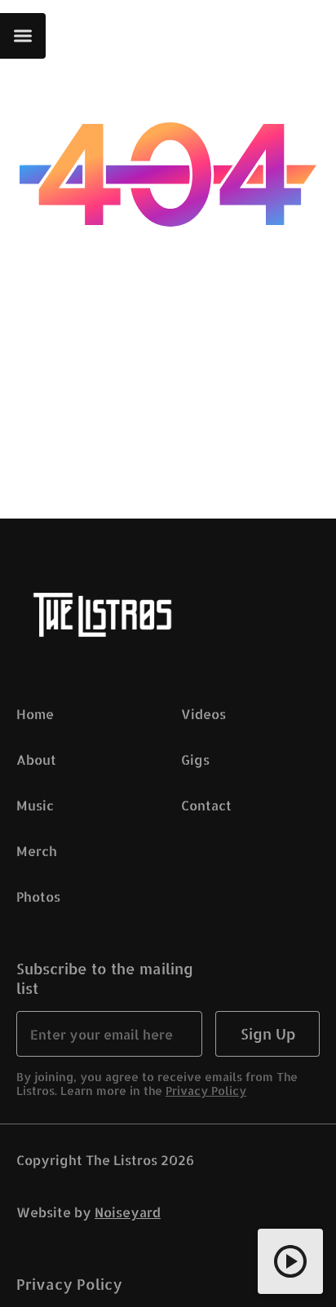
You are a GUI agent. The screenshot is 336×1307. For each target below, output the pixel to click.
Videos (203, 713)
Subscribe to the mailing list (104, 978)
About (36, 759)
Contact (206, 805)
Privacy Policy (206, 1090)
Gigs (195, 759)
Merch (36, 850)
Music (35, 805)
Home (35, 713)
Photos (38, 896)
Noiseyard (128, 1212)
